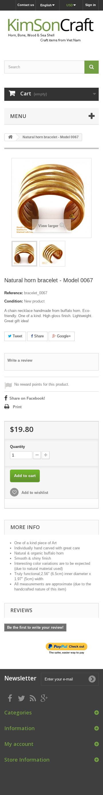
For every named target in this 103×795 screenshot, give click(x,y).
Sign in (90, 5)
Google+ (63, 336)
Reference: (13, 293)
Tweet (16, 336)
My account (18, 743)
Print (17, 407)
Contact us (25, 5)
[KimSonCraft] (51, 30)
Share (38, 336)
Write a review (19, 360)
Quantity (17, 446)
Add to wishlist (34, 492)
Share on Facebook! (27, 398)
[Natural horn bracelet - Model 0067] (24, 253)
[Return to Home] (10, 137)
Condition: (13, 301)
